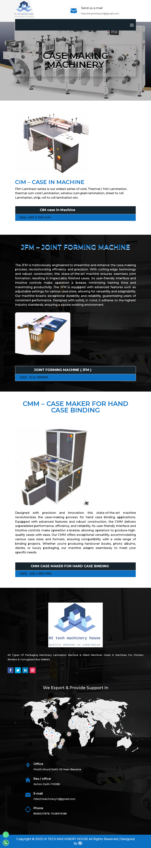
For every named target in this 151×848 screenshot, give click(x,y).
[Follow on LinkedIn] (25, 670)
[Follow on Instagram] (33, 670)
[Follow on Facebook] (10, 670)
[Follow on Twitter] (18, 670)
